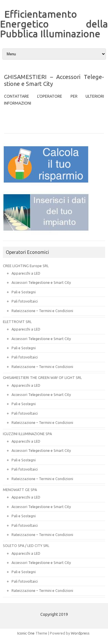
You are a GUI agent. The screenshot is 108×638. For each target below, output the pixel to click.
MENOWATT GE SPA (20, 490)
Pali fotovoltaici (25, 301)
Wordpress (80, 633)
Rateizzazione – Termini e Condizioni (42, 311)
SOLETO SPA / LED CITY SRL (26, 545)
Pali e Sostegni (24, 292)
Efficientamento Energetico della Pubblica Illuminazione (54, 23)
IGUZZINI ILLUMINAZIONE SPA (27, 434)
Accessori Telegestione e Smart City (41, 282)
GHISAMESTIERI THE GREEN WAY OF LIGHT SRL (42, 377)
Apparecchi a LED (26, 273)
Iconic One (26, 633)
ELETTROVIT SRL (17, 322)
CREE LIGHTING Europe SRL (26, 266)
